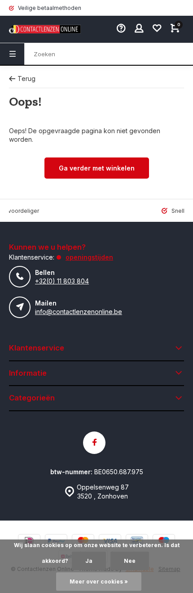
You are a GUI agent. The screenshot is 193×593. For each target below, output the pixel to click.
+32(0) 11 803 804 (62, 281)
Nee (130, 560)
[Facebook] (94, 442)
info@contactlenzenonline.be (78, 311)
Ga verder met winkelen (97, 168)
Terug (26, 78)
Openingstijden (89, 257)
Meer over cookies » (99, 581)
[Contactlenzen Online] (36, 29)
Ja (88, 560)
